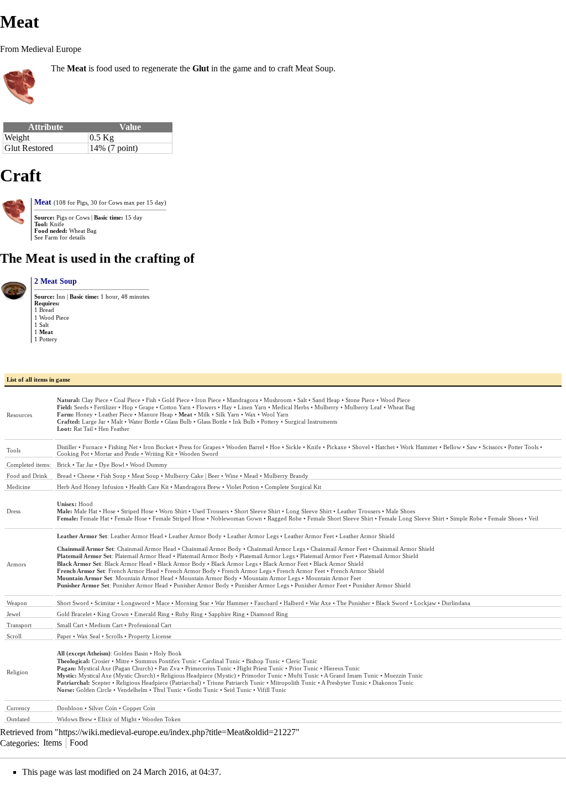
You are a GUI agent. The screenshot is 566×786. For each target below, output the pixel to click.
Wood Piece (54, 317)
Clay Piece (95, 400)
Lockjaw (425, 603)
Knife (57, 224)
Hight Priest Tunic (260, 668)
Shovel (361, 447)
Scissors (492, 447)
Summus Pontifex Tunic (166, 661)
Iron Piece (208, 400)
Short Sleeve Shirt (257, 511)
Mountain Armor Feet (333, 578)
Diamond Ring (269, 614)
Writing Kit (159, 453)
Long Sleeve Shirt (309, 511)
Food (79, 742)
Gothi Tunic (202, 689)
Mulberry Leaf (363, 407)
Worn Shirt (173, 511)
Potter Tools (523, 447)
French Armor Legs (246, 571)
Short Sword (73, 603)
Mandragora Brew (197, 486)
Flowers (206, 407)
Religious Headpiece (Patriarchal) (158, 682)
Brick (64, 464)
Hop (127, 407)
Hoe (275, 447)
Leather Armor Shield (367, 536)
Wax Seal (88, 636)
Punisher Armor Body (201, 585)
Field (63, 407)
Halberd (294, 603)
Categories (18, 742)
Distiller (67, 447)
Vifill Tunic (271, 689)
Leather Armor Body (195, 536)
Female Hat (94, 518)
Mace (163, 603)
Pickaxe (337, 447)
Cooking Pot (73, 453)
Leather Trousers (358, 511)
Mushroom (278, 400)
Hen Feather (113, 428)
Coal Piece (127, 400)
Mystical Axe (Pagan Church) (115, 668)
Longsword (135, 603)
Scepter (101, 682)
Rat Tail (83, 428)
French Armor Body (190, 571)
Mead (251, 475)
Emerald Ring (152, 614)
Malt (117, 421)
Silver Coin (102, 708)
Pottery (48, 339)
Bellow (452, 447)
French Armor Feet (301, 571)
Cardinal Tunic (221, 661)
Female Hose (130, 518)
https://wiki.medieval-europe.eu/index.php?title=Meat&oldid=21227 (177, 732)
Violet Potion (242, 486)
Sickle (293, 447)
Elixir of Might (117, 719)
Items (52, 742)
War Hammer (232, 603)
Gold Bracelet (74, 614)
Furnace (92, 447)
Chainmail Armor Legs (276, 548)
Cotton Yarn (175, 407)
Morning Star (192, 603)
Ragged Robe (285, 518)
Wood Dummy (148, 464)
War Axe (320, 603)
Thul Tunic (167, 689)
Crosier (101, 661)
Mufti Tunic (303, 675)
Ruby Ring (189, 614)
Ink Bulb (244, 421)
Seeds (81, 407)
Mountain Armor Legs (271, 578)
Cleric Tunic (301, 661)
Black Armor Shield (338, 563)
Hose (109, 511)
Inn (60, 296)
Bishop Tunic (263, 661)
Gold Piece (176, 400)
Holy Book (168, 653)
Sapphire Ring (226, 614)
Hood (85, 504)
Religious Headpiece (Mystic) (198, 675)
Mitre (122, 661)
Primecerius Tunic (208, 668)
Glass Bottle (212, 421)
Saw (472, 447)
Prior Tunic (303, 668)
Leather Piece (115, 414)
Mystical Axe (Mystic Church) (116, 675)
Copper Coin (139, 708)
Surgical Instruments (311, 421)
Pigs (61, 217)
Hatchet (385, 447)
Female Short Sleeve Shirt (340, 518)
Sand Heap (326, 400)
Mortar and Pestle (117, 453)
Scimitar (105, 603)
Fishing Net (123, 447)
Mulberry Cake (184, 475)
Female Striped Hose (179, 518)
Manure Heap (155, 414)
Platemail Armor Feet (327, 556)
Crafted (67, 421)
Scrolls (114, 636)
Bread (46, 309)
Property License (149, 636)
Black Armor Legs (234, 563)
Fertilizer (105, 407)
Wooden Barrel (245, 447)
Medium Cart (106, 625)
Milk (204, 414)
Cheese (86, 475)
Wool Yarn (275, 414)
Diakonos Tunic (393, 682)
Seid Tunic (237, 689)
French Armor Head (133, 571)
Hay (227, 407)
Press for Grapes (200, 447)
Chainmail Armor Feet (339, 548)
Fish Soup (113, 475)
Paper (64, 636)
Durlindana (456, 603)
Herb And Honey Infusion (90, 486)
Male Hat (85, 511)
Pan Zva (169, 668)
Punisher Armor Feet (321, 585)
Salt (44, 324)
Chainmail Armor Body (212, 548)
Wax (250, 414)
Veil (533, 518)
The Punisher (353, 603)
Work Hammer (419, 447)
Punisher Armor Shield (382, 585)
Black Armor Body (182, 563)
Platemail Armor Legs (267, 556)
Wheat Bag (83, 230)
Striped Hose (137, 511)
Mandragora (242, 400)
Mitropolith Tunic (293, 682)
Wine (231, 475)
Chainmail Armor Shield (403, 548)
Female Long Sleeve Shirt (411, 518)
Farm (51, 237)
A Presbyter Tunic (344, 682)
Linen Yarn (252, 407)
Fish (151, 400)
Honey (84, 414)
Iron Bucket (158, 447)
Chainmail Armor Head (146, 548)
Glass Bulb (178, 421)
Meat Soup (314, 68)
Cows (83, 217)
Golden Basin (131, 653)
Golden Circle (94, 689)
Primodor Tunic (262, 675)
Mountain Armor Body (208, 578)
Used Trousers (210, 511)
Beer (213, 475)
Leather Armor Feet (309, 536)
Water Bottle (143, 421)
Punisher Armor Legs (262, 585)
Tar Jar (84, 464)
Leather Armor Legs (253, 536)
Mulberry (327, 407)
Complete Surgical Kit (293, 486)
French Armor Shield (357, 571)
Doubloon (70, 708)
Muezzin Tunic (403, 675)
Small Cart (70, 625)
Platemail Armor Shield (388, 556)
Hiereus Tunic (342, 668)
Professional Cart (149, 625)
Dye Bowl (111, 464)
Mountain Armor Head (145, 578)
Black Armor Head (128, 563)
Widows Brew (74, 719)
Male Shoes (400, 511)
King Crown (113, 614)
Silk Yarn (227, 414)
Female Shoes (505, 518)
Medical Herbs (290, 407)
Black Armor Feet (285, 563)
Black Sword (392, 603)
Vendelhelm (132, 689)
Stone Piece (360, 400)
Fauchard (266, 603)
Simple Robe (466, 518)
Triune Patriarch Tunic (236, 682)
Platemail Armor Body (205, 556)
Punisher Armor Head (140, 585)
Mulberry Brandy (286, 475)
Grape (146, 407)
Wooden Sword (198, 453)
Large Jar (94, 421)
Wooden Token (161, 719)
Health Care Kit (149, 486)
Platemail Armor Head (143, 556)
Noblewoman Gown (236, 518)
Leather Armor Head (137, 536)
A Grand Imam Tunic (351, 675)
